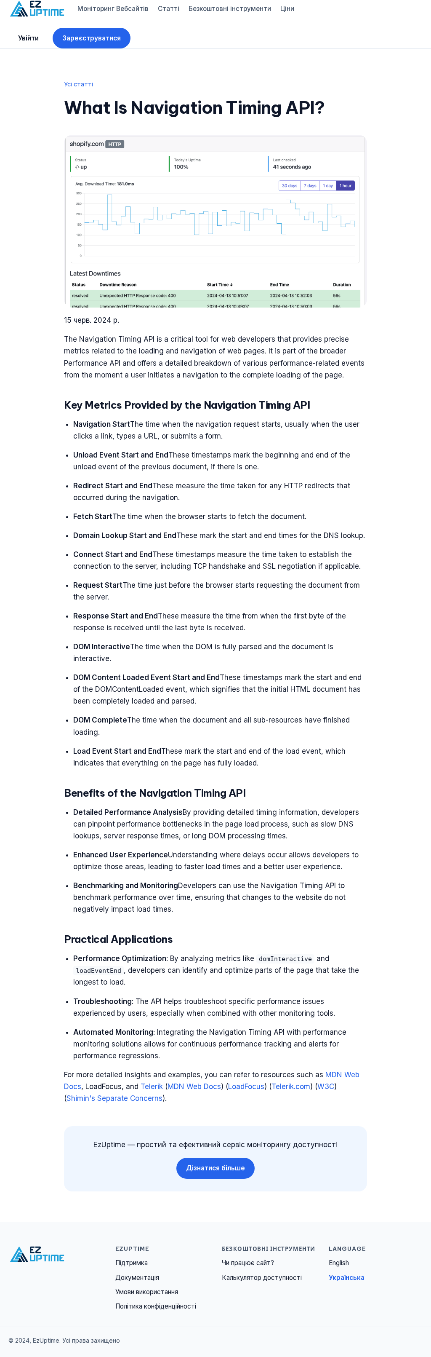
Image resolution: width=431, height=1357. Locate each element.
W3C (325, 1086)
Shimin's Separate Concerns (114, 1098)
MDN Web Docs (194, 1086)
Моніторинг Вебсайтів (113, 9)
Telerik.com (290, 1086)
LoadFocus (246, 1086)
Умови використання (146, 1292)
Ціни (287, 9)
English (339, 1263)
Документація (137, 1278)
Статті (168, 9)
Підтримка (131, 1263)
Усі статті (78, 84)
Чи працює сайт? (248, 1263)
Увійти (28, 38)
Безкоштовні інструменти (230, 9)
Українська (346, 1278)
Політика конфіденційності (155, 1306)
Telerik (152, 1086)
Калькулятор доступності (262, 1278)
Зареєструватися (91, 38)
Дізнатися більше (215, 1168)
